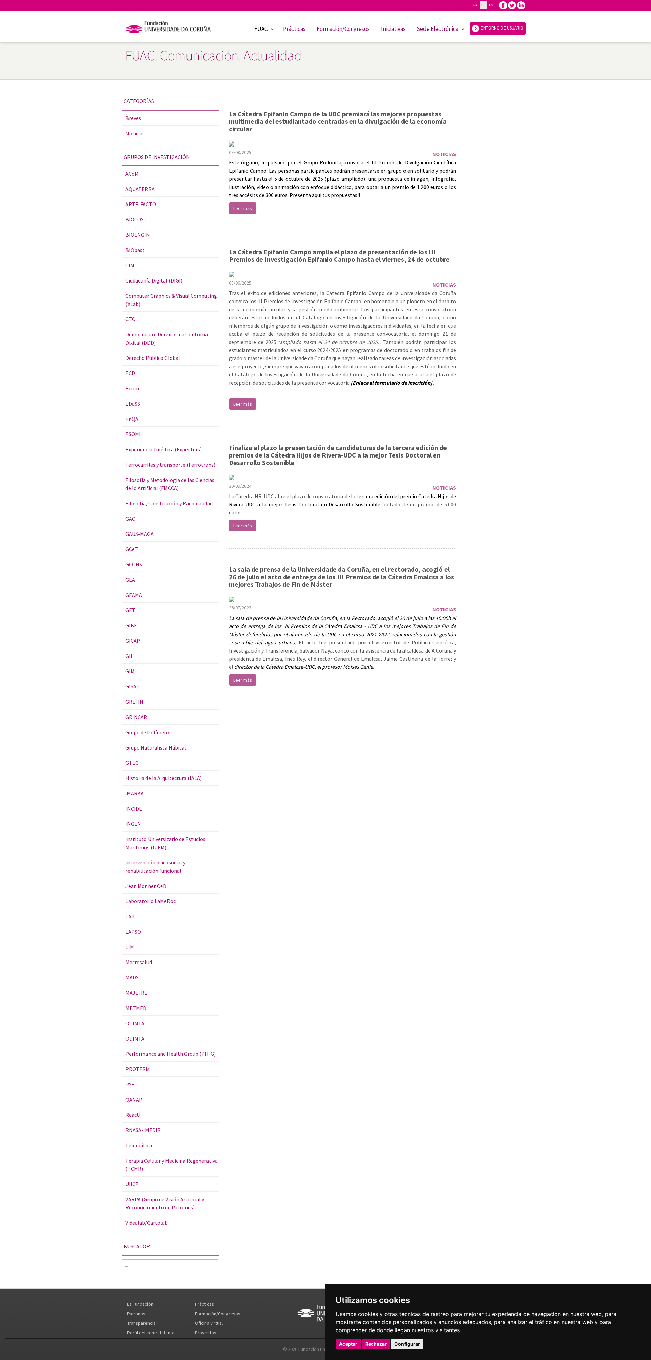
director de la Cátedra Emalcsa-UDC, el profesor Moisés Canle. (304, 666)
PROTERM (137, 1069)
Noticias (135, 133)
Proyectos (205, 1332)
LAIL (130, 916)
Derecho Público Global (152, 357)
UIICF (131, 1184)
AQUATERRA (140, 189)
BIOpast (135, 250)
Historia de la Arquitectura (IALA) (163, 778)
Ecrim (132, 388)
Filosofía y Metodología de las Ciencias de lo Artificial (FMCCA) (169, 484)
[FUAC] (173, 28)
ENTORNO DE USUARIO (502, 28)
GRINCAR (136, 717)
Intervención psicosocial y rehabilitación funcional (155, 866)
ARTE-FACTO (140, 204)
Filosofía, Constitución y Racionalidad (169, 503)
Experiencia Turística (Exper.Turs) (163, 449)
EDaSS (132, 403)
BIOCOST (136, 219)
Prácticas (294, 29)
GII (128, 656)
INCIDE (133, 808)
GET (130, 610)
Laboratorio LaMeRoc (150, 901)
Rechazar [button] (376, 1344)
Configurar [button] (407, 1344)
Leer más (242, 208)
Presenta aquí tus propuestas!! (325, 195)
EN (491, 4)
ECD (130, 373)
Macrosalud (138, 962)
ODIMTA (134, 1023)
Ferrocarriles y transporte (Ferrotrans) (170, 464)
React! (132, 1114)
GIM (130, 671)
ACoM (132, 173)
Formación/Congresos (343, 29)
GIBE (131, 625)
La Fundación (140, 1304)
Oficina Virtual (209, 1323)
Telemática (138, 1145)
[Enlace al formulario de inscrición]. (392, 382)
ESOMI (133, 434)
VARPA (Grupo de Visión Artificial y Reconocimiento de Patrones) (164, 1203)
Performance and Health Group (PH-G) (170, 1053)
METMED (135, 1008)
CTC (130, 319)
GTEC (131, 762)
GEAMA (133, 594)
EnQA (131, 418)
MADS (132, 977)
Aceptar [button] (348, 1344)
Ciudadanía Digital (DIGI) (153, 280)
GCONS (133, 564)
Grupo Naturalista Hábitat (156, 747)
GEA (130, 579)
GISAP (132, 686)
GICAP (132, 640)
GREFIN (134, 701)
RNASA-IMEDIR (143, 1130)
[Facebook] (503, 5)
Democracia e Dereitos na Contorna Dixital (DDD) (166, 338)
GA (475, 4)
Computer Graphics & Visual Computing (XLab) (171, 299)
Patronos (136, 1313)
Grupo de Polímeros (148, 732)
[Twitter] (512, 5)
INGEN (133, 823)
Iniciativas (393, 29)
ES (483, 4)
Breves (133, 118)
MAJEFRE (136, 992)
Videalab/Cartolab (146, 1222)
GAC (130, 518)
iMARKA (134, 793)
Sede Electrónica (437, 29)
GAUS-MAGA (139, 533)
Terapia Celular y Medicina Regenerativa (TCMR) (171, 1164)
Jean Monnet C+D (145, 885)
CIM (129, 265)
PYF (129, 1084)
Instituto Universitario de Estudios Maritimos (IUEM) (165, 843)
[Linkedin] (521, 5)
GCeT (131, 549)
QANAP (133, 1099)
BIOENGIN (137, 234)
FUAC (261, 29)
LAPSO (133, 931)
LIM (129, 947)
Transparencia (141, 1323)
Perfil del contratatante (151, 1332)
